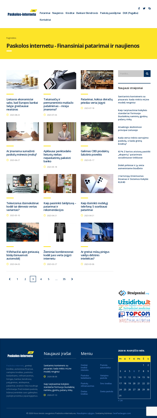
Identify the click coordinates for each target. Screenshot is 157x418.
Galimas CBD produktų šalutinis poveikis (95, 152)
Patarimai (45, 13)
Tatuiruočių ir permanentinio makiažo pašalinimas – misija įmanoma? (58, 104)
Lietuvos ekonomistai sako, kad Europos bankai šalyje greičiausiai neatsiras (22, 104)
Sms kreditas (106, 383)
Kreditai (70, 13)
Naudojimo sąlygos (85, 413)
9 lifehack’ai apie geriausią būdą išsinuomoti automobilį (22, 255)
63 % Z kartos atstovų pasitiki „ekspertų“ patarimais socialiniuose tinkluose (134, 154)
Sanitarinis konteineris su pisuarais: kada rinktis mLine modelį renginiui (133, 99)
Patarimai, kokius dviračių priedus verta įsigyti (97, 100)
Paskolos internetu (15, 365)
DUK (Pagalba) (130, 13)
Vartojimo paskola (104, 376)
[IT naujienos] (134, 314)
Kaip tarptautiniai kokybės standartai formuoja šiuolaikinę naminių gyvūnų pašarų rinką (132, 115)
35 (64, 279)
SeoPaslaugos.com (122, 413)
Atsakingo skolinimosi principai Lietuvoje (130, 129)
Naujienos (57, 13)
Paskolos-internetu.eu (65, 413)
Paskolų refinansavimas (87, 384)
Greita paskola (106, 391)
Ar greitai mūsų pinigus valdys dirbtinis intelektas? (95, 255)
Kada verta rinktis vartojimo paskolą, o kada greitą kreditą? (133, 140)
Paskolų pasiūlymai (110, 13)
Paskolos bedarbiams (86, 376)
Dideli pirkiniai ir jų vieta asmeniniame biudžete (131, 167)
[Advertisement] (134, 236)
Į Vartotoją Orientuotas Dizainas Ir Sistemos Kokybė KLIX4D (133, 179)
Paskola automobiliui (105, 366)
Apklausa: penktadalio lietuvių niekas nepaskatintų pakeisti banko (57, 156)
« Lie (120, 400)
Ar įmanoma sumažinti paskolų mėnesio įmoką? (21, 152)
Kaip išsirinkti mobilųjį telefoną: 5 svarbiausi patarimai (94, 206)
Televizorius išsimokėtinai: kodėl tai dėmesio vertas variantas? (22, 206)
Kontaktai (45, 19)
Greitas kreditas (84, 392)
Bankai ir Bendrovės (87, 13)
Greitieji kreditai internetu (84, 367)
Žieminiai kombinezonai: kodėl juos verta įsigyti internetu (58, 255)
